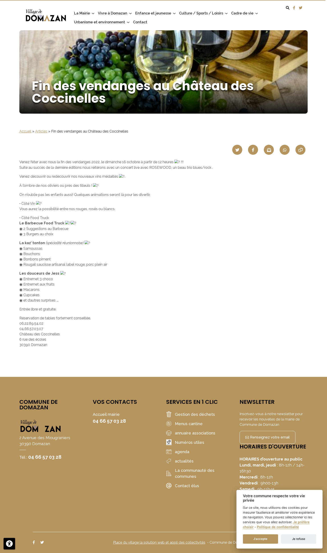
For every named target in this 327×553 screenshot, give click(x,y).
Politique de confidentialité (278, 527)
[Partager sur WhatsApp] (285, 150)
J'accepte (260, 539)
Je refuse (298, 539)
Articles (41, 131)
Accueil (25, 131)
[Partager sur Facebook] (253, 150)
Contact (140, 22)
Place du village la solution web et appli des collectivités (159, 542)
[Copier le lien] (300, 150)
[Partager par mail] (269, 150)
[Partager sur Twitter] (237, 150)
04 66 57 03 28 (44, 457)
